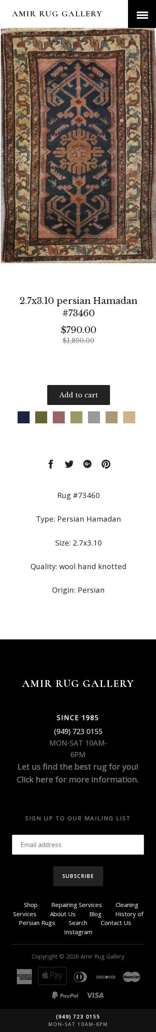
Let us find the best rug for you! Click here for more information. (78, 773)
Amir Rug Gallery (57, 14)
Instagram (78, 932)
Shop (31, 905)
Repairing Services (76, 905)
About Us (63, 914)
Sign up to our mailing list (78, 818)
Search (78, 923)
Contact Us (116, 923)
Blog (95, 914)
